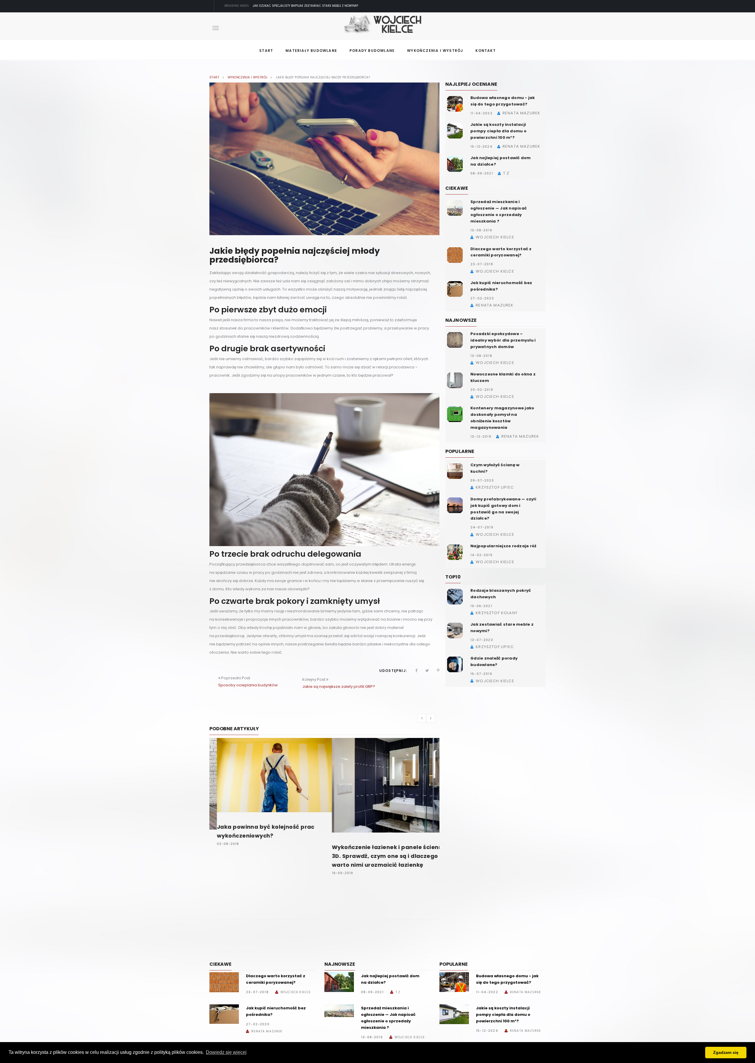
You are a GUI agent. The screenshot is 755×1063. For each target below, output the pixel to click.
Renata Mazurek (266, 1031)
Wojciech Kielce (295, 992)
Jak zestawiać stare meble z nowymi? (283, 6)
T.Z (398, 992)
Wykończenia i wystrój (435, 50)
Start (266, 50)
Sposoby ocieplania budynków (248, 685)
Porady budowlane (372, 50)
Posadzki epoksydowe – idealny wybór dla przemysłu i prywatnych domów (503, 340)
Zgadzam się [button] (725, 1052)
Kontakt (485, 50)
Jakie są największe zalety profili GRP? (338, 686)
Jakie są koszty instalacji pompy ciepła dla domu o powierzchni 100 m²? (498, 131)
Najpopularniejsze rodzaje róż (503, 546)
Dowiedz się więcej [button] (226, 1052)
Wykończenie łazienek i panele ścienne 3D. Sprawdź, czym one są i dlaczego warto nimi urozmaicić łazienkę (381, 855)
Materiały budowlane (311, 50)
